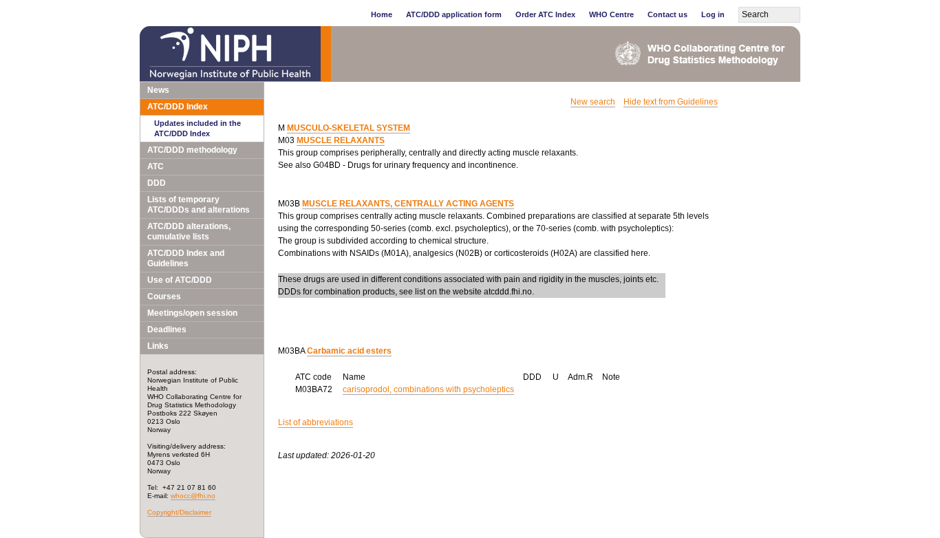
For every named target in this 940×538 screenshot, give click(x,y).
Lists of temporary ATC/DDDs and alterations (198, 205)
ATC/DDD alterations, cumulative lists (189, 231)
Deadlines (166, 329)
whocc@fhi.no (193, 495)
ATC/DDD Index (177, 106)
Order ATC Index (545, 14)
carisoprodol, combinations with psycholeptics (428, 389)
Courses (164, 296)
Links (158, 346)
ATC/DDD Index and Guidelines (185, 258)
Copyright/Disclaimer (179, 512)
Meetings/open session (192, 313)
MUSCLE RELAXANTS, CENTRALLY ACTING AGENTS (408, 203)
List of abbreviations (315, 422)
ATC (155, 166)
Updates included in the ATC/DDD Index (197, 128)
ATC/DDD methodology (192, 150)
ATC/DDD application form (454, 14)
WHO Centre (611, 14)
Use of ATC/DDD (179, 280)
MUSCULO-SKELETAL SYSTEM (348, 128)
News (158, 90)
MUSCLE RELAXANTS (341, 140)
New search (592, 102)
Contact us (667, 14)
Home (381, 14)
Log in (713, 14)
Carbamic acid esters (349, 351)
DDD (156, 183)
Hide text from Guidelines (670, 102)
